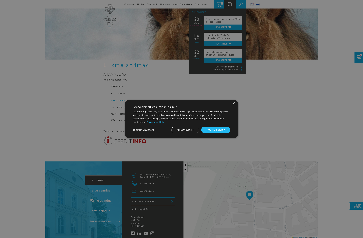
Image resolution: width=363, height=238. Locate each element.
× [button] (234, 103)
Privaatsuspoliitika (155, 122)
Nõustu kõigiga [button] (216, 129)
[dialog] (181, 119)
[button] (143, 129)
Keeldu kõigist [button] (185, 129)
